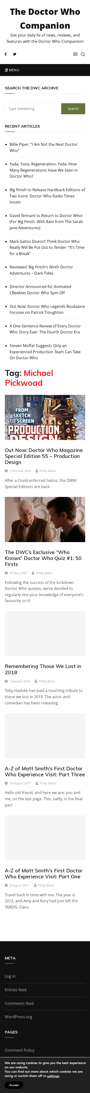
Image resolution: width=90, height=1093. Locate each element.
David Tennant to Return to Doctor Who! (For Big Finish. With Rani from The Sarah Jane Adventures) (46, 221)
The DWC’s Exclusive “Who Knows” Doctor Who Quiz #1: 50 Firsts (43, 558)
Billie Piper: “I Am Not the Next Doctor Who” (44, 147)
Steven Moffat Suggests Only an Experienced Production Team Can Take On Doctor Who (45, 351)
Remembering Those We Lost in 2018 (43, 669)
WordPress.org (18, 1016)
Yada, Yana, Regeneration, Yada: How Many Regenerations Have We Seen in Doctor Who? (44, 170)
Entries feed (15, 989)
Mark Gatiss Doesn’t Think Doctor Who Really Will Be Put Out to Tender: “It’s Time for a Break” (47, 247)
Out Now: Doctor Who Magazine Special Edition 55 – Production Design (44, 456)
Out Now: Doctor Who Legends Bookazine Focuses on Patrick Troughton (47, 309)
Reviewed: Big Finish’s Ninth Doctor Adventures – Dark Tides (41, 270)
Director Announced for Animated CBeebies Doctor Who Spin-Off (40, 289)
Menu (13, 70)
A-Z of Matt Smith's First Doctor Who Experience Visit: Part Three (45, 771)
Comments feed (19, 1003)
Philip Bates (48, 471)
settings (53, 1076)
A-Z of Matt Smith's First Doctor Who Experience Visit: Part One (44, 873)
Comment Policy (19, 1050)
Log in (10, 976)
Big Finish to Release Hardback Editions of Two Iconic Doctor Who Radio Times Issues (47, 196)
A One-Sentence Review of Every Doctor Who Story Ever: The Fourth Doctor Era (45, 329)
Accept (13, 1085)
